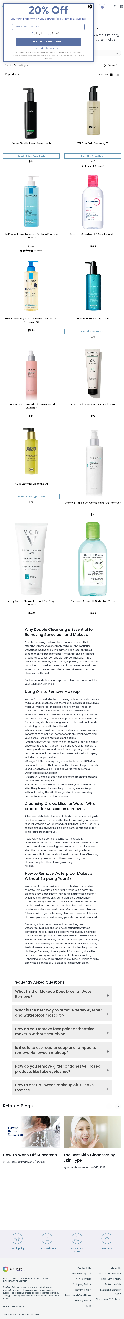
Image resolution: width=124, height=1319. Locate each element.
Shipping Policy (82, 1284)
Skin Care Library (111, 1279)
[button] (16, 65)
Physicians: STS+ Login (108, 1299)
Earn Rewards (83, 1279)
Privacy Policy (83, 1300)
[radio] (111, 74)
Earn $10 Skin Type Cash (31, 155)
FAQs (88, 1306)
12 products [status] (12, 74)
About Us (115, 1268)
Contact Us (84, 1268)
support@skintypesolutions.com (24, 1314)
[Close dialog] (90, 6)
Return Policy (83, 1290)
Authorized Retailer (109, 1273)
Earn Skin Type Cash (92, 155)
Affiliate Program (81, 1273)
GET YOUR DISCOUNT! (48, 42)
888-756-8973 (17, 1306)
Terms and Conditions (78, 1295)
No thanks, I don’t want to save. (48, 48)
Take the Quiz (113, 1284)
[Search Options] (118, 53)
